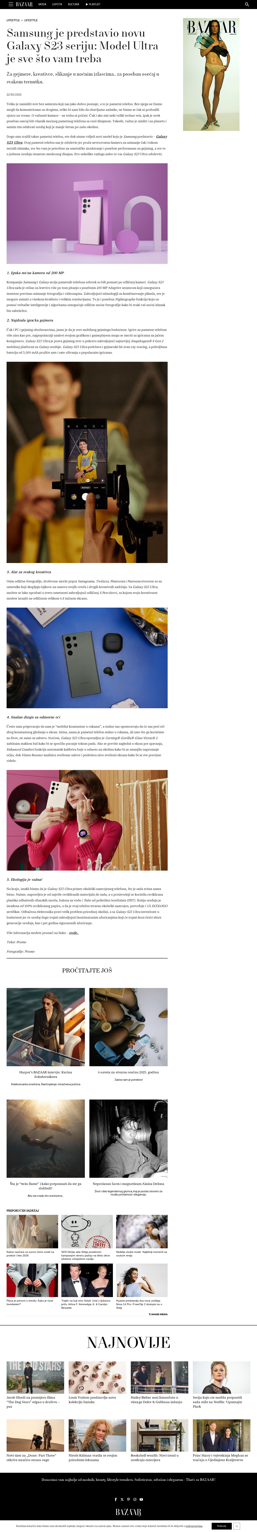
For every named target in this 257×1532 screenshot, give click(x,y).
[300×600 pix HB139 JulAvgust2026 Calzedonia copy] (211, 74)
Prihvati (221, 1526)
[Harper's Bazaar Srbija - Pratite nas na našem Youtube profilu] (141, 1499)
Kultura (73, 4)
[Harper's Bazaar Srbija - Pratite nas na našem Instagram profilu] (135, 1499)
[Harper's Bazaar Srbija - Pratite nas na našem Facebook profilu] (116, 1499)
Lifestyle (13, 20)
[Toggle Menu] (11, 4)
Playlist (95, 4)
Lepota (57, 4)
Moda (42, 4)
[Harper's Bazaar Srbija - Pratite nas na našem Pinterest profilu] (128, 1499)
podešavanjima (194, 1526)
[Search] (247, 5)
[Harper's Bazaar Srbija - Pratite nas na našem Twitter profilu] (122, 1499)
